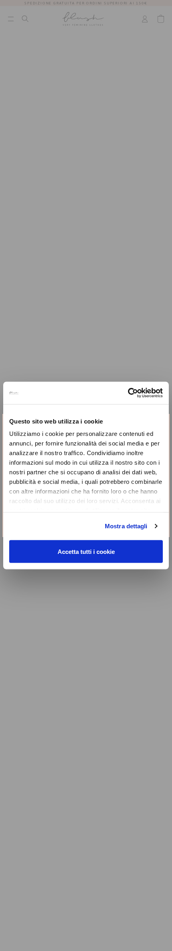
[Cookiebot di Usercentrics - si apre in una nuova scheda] (128, 393)
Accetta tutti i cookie (86, 551)
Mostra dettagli (126, 526)
